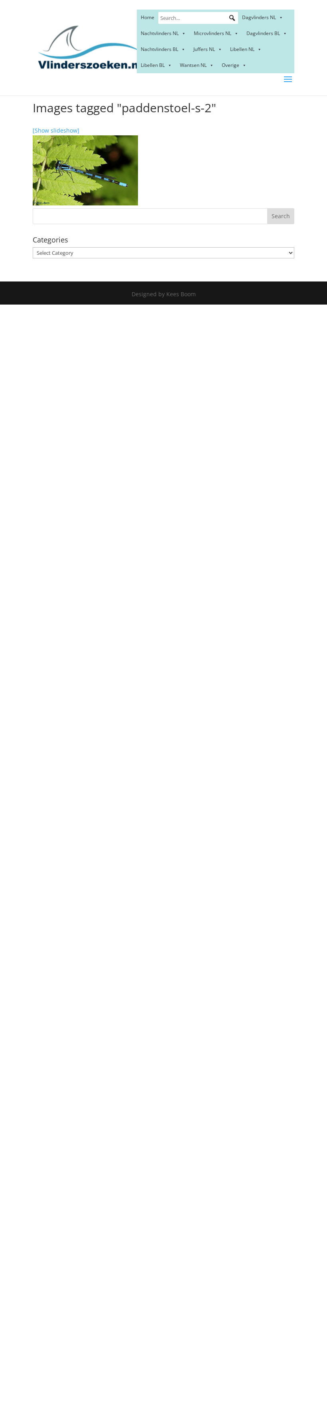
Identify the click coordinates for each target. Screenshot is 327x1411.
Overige (230, 65)
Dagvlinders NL (259, 17)
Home (147, 17)
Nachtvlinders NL (160, 33)
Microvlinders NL (212, 33)
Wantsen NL (193, 65)
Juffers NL (204, 49)
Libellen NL (242, 49)
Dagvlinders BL (263, 33)
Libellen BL (153, 65)
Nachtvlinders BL (159, 49)
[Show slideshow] (56, 130)
